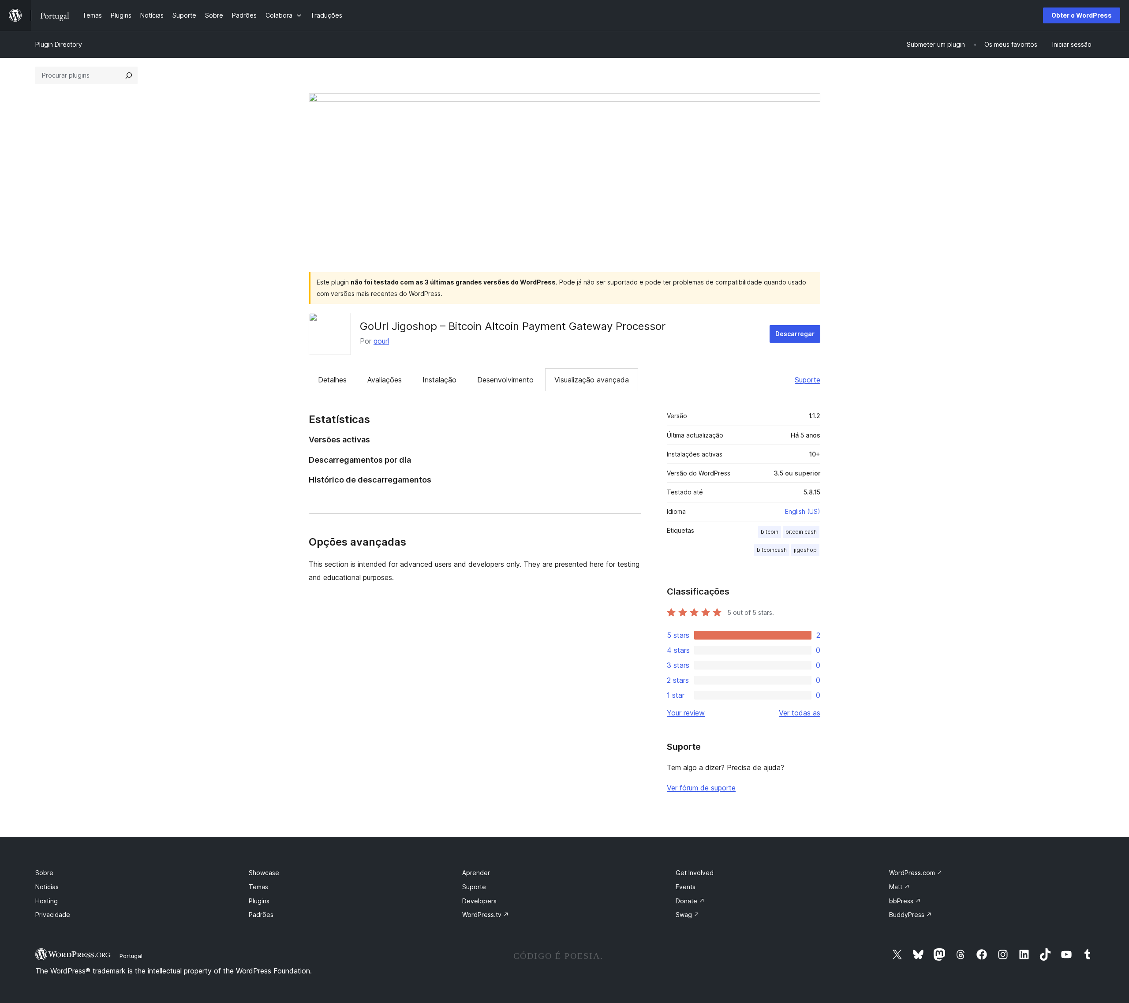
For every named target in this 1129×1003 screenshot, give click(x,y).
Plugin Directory (58, 44)
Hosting (46, 901)
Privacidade (52, 914)
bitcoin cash (801, 531)
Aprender (476, 872)
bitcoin (769, 531)
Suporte (807, 379)
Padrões (261, 914)
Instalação (439, 379)
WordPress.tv (485, 914)
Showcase (264, 872)
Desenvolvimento (505, 379)
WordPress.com (915, 872)
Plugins (259, 901)
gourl (381, 341)
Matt (899, 887)
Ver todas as (799, 712)
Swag (687, 914)
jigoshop (805, 549)
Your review (686, 712)
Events (685, 887)
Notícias (47, 887)
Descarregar (795, 333)
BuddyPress (910, 914)
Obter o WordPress (1081, 15)
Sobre (44, 872)
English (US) (802, 511)
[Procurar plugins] (129, 75)
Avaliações (384, 379)
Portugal (131, 955)
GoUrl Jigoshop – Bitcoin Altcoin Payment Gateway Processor (512, 326)
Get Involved (695, 872)
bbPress (905, 901)
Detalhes (332, 379)
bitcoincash (772, 549)
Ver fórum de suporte (701, 787)
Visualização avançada (591, 379)
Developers (479, 901)
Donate (690, 901)
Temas (258, 887)
